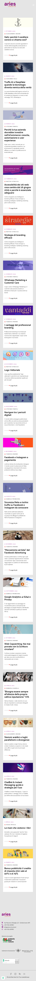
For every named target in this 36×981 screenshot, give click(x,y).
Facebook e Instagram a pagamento (16, 458)
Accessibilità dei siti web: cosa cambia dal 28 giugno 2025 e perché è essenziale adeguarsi (17, 188)
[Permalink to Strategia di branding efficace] (18, 220)
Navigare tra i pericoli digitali (15, 413)
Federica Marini (12, 322)
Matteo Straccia (12, 181)
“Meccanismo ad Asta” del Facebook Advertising (17, 551)
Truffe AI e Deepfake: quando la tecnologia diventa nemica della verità (17, 85)
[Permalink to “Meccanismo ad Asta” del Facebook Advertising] (18, 535)
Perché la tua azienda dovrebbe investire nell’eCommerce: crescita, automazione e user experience (17, 135)
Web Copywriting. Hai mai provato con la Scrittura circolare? (17, 646)
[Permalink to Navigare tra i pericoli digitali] (18, 397)
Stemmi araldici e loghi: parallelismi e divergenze (16, 738)
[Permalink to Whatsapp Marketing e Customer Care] (18, 265)
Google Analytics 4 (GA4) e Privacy (17, 598)
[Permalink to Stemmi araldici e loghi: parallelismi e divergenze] (18, 722)
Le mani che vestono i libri (17, 827)
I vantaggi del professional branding (17, 326)
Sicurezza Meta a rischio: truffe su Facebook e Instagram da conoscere (16, 505)
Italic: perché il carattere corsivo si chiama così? (16, 38)
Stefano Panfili (12, 126)
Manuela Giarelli (12, 688)
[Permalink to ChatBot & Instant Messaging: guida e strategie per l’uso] (18, 767)
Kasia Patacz (11, 825)
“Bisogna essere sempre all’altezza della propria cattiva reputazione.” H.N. (16, 694)
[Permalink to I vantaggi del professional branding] (18, 310)
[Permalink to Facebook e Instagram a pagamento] (18, 442)
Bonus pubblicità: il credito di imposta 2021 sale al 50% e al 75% (17, 871)
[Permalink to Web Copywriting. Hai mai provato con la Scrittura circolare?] (18, 629)
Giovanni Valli (11, 79)
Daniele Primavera (13, 499)
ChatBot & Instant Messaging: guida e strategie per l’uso (13, 785)
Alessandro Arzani (13, 34)
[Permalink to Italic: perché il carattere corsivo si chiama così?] (18, 22)
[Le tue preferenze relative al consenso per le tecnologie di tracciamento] (3, 978)
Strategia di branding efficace (14, 236)
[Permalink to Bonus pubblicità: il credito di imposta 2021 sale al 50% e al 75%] (18, 853)
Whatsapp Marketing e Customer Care (15, 281)
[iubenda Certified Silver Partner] (11, 962)
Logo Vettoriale (12, 370)
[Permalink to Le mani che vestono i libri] (18, 813)
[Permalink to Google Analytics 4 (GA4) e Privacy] (18, 582)
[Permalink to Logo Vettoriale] (18, 355)
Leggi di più (13, 55)
